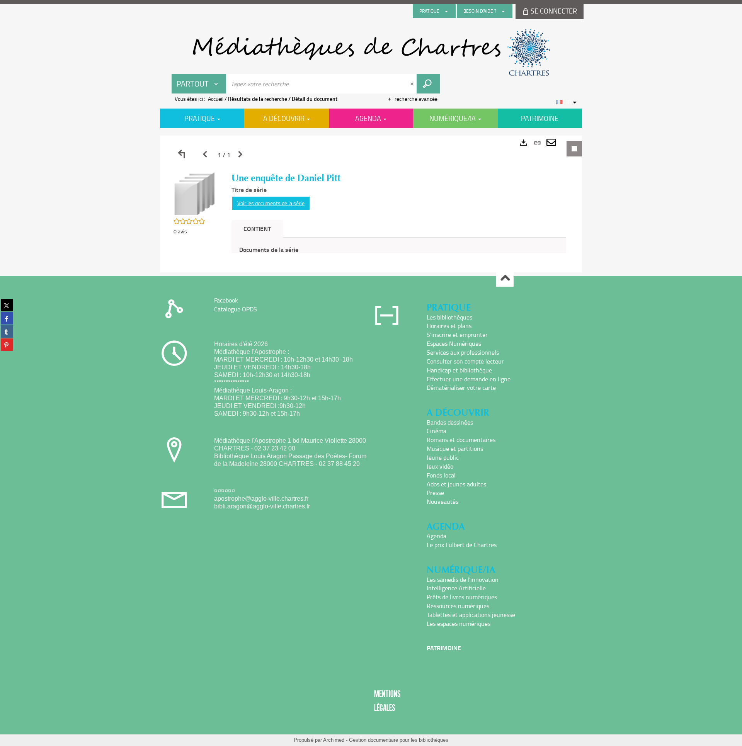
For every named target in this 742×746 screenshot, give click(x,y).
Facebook (226, 300)
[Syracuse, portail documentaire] (371, 52)
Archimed (333, 740)
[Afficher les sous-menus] (446, 11)
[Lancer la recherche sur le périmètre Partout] (428, 83)
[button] (195, 193)
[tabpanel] (371, 204)
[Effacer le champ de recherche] (412, 83)
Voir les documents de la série (271, 203)
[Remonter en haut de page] (505, 278)
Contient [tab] (257, 228)
